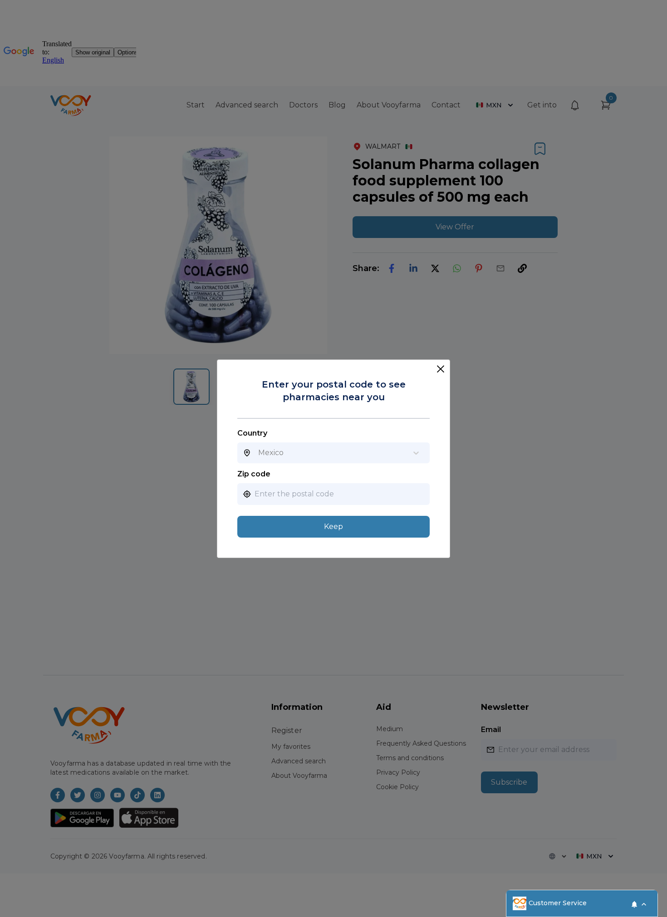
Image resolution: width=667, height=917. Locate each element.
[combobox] (258, 452)
